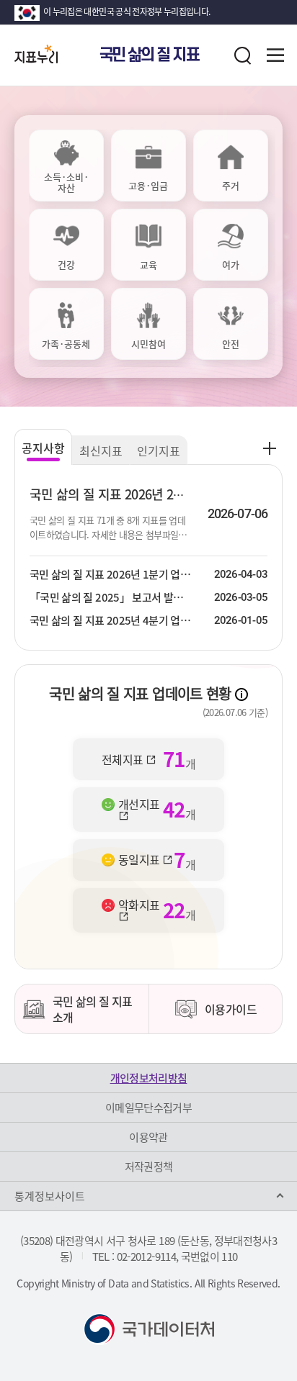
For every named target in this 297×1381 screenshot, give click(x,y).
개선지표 (138, 805)
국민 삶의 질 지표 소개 (93, 1008)
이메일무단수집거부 (148, 1107)
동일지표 (140, 859)
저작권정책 (149, 1166)
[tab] (66, 166)
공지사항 (43, 447)
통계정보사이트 (49, 1196)
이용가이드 (231, 1009)
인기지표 (158, 450)
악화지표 (138, 906)
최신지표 (101, 450)
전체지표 (124, 759)
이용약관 (148, 1137)
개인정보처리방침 (148, 1078)
